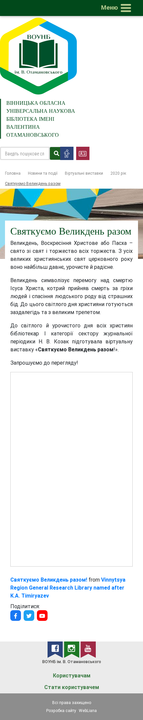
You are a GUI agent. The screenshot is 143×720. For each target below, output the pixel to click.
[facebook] (56, 649)
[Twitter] (29, 615)
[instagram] (72, 649)
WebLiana (88, 710)
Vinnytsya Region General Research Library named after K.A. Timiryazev (67, 587)
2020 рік (118, 173)
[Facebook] (15, 615)
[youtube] (88, 649)
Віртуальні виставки (84, 173)
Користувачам (71, 675)
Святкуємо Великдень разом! (48, 579)
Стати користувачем (71, 687)
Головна (13, 173)
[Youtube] (42, 615)
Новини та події (43, 173)
